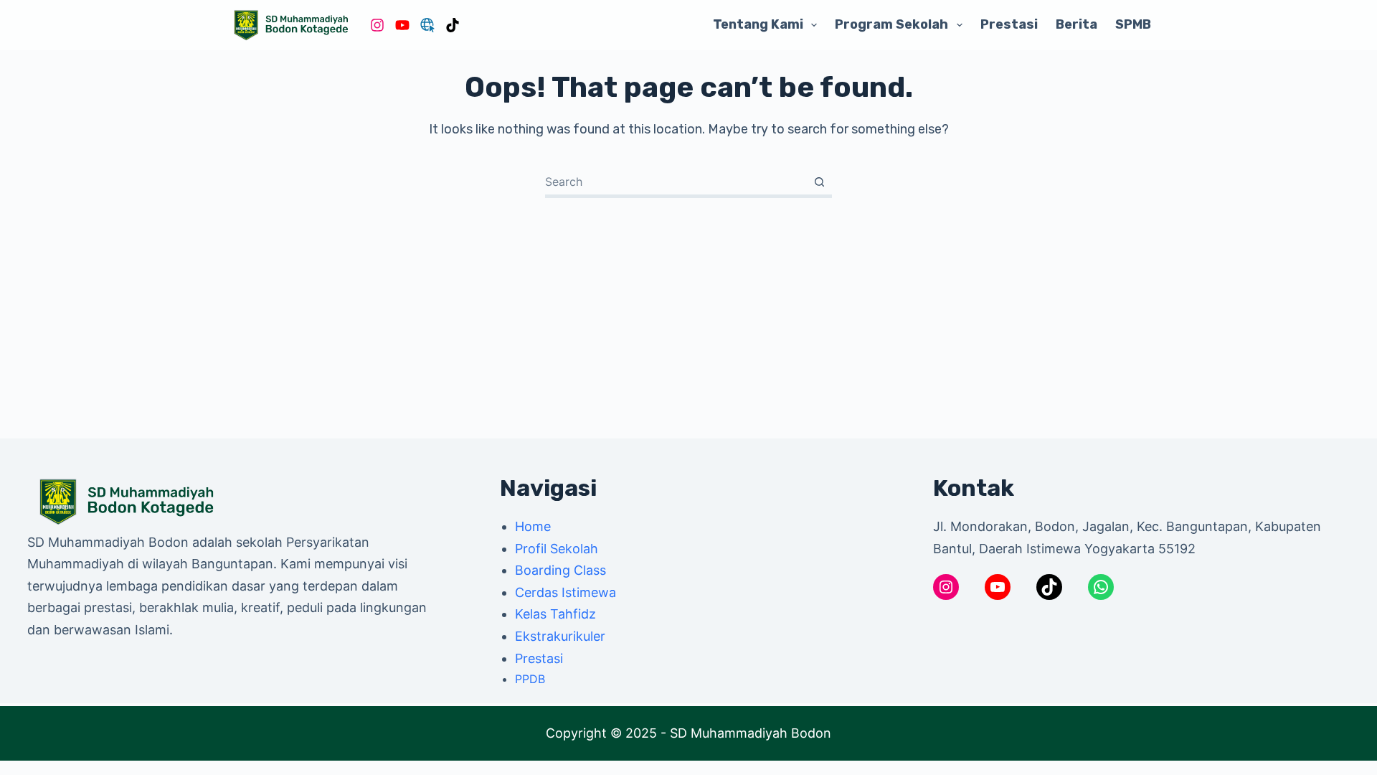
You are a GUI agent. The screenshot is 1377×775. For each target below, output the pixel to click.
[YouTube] (402, 25)
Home (533, 526)
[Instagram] (377, 25)
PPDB (530, 679)
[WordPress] (427, 25)
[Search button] (819, 181)
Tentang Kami (758, 24)
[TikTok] (452, 25)
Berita (1076, 24)
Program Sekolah (891, 24)
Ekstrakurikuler (560, 636)
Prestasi (1009, 24)
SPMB (1133, 24)
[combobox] (676, 181)
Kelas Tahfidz (555, 613)
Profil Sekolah (556, 548)
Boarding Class (560, 570)
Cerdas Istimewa (565, 592)
